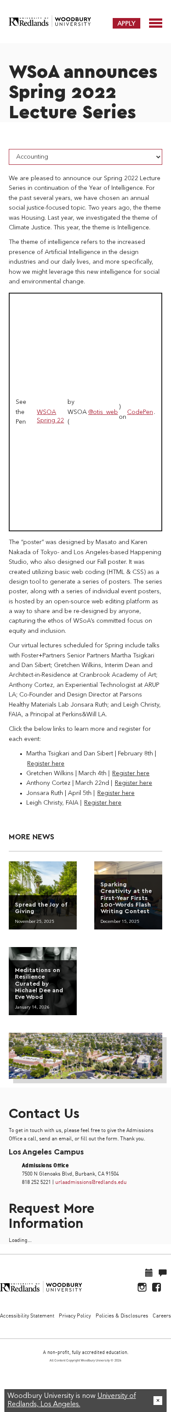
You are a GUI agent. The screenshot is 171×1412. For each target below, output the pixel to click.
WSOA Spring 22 (50, 416)
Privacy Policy (75, 1315)
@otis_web (103, 412)
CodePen (140, 412)
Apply (126, 23)
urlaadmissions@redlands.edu (91, 1182)
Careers (162, 1315)
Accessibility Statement (27, 1315)
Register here (45, 764)
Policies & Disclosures (122, 1315)
